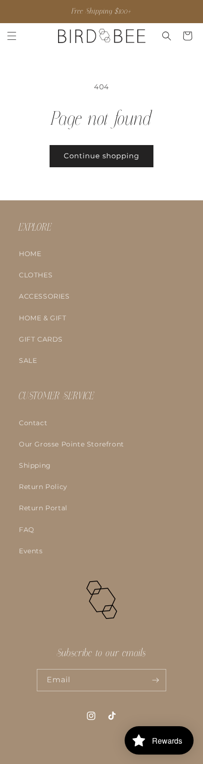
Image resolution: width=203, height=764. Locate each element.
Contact (33, 423)
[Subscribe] (155, 680)
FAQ (26, 529)
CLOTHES (35, 275)
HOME (30, 253)
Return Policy (43, 486)
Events (31, 551)
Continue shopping (101, 155)
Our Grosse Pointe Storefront (71, 444)
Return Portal (43, 508)
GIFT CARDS (41, 339)
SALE (28, 360)
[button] (11, 36)
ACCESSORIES (44, 296)
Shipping (35, 465)
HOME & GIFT (43, 318)
